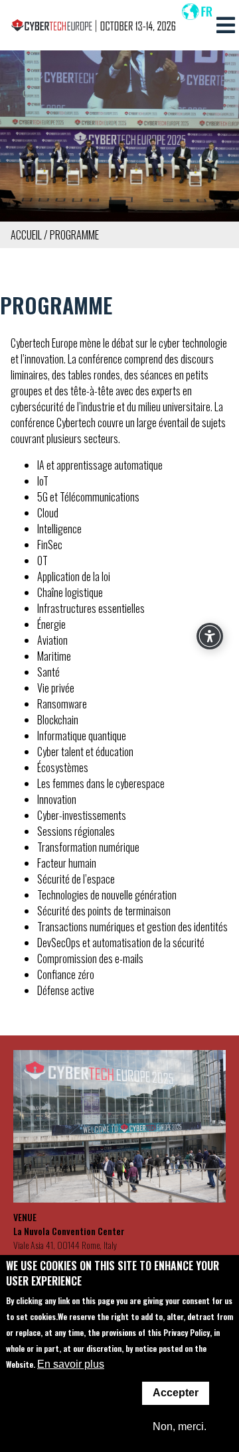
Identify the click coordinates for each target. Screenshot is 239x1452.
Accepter (176, 1392)
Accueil (26, 235)
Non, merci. (179, 1426)
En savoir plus (70, 1364)
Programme (74, 235)
